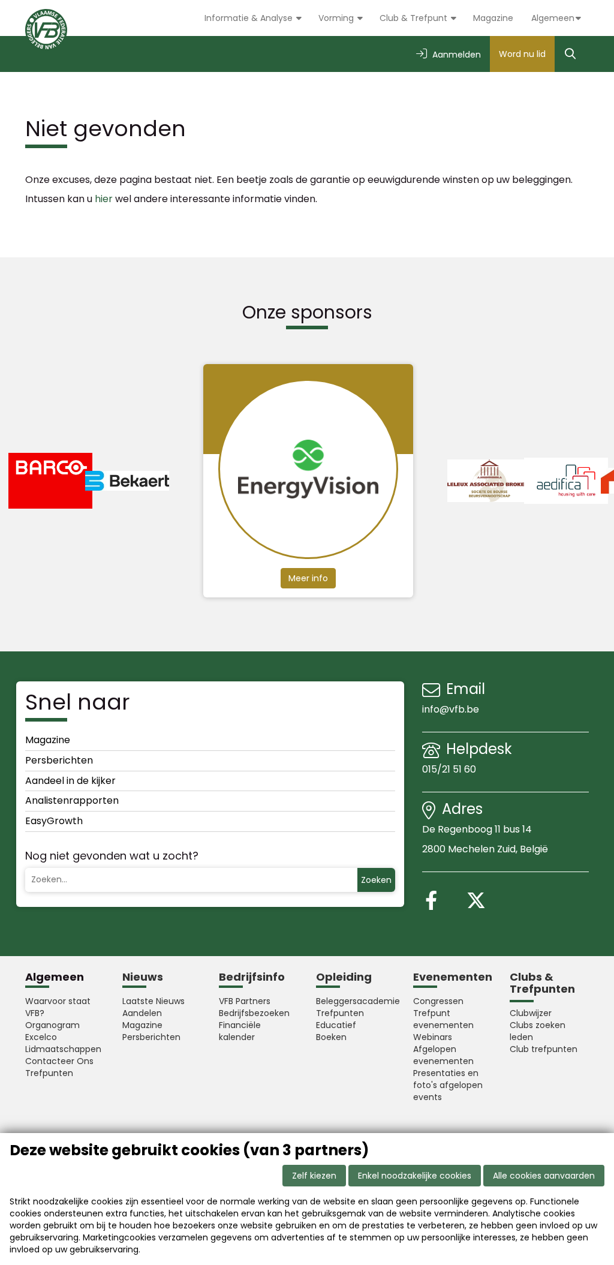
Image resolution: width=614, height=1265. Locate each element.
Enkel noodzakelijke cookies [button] (414, 1176)
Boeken (331, 1037)
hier (104, 199)
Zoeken (376, 880)
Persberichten (59, 760)
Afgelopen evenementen (443, 1055)
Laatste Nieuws (153, 1001)
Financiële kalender (240, 1031)
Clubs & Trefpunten (542, 982)
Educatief (336, 1025)
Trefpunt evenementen (443, 1019)
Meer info (308, 578)
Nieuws (142, 976)
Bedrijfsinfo (252, 976)
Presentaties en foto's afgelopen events (448, 1085)
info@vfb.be (450, 709)
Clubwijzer (531, 1013)
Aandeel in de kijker (70, 781)
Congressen (438, 1001)
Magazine (493, 18)
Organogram (52, 1025)
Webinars (432, 1037)
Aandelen (142, 1013)
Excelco (41, 1037)
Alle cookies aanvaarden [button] (544, 1176)
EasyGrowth (54, 821)
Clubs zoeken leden (537, 1031)
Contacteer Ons (59, 1061)
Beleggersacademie (355, 1001)
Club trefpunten (543, 1049)
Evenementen (452, 976)
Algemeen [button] (552, 18)
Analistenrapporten (72, 800)
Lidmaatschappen (63, 1049)
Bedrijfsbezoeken (254, 1013)
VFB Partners (244, 1001)
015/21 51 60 (450, 769)
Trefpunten (49, 1073)
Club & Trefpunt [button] (415, 18)
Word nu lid (522, 54)
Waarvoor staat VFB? (58, 1007)
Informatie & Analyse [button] (249, 18)
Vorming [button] (337, 18)
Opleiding (344, 976)
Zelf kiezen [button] (314, 1176)
